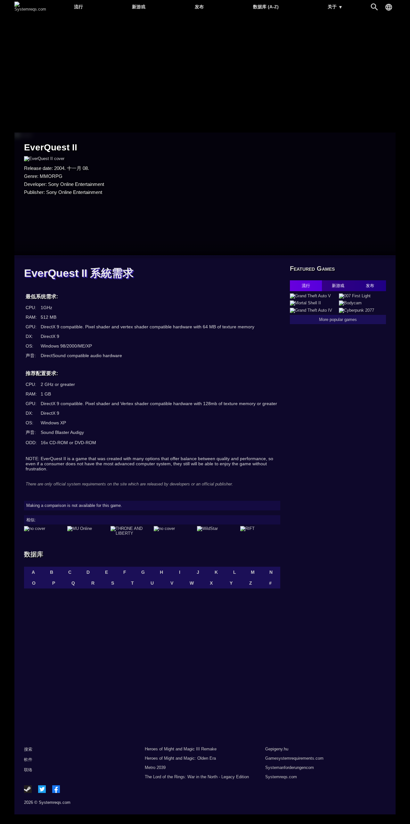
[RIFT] (260, 531)
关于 (335, 7)
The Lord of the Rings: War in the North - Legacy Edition (197, 776)
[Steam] (28, 789)
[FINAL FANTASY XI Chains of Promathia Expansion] (44, 531)
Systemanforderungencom (289, 767)
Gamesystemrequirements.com (294, 758)
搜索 (28, 749)
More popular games (338, 319)
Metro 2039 (155, 767)
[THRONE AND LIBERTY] (131, 531)
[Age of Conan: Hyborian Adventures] (174, 531)
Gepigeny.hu (276, 749)
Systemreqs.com (281, 776)
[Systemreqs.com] (30, 9)
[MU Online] (87, 531)
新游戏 (138, 6)
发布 (199, 6)
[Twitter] (42, 789)
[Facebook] (56, 789)
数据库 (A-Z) (266, 6)
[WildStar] (217, 531)
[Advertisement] (205, 73)
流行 (78, 6)
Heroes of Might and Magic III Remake (181, 749)
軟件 (28, 759)
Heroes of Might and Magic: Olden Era (180, 758)
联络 (28, 769)
